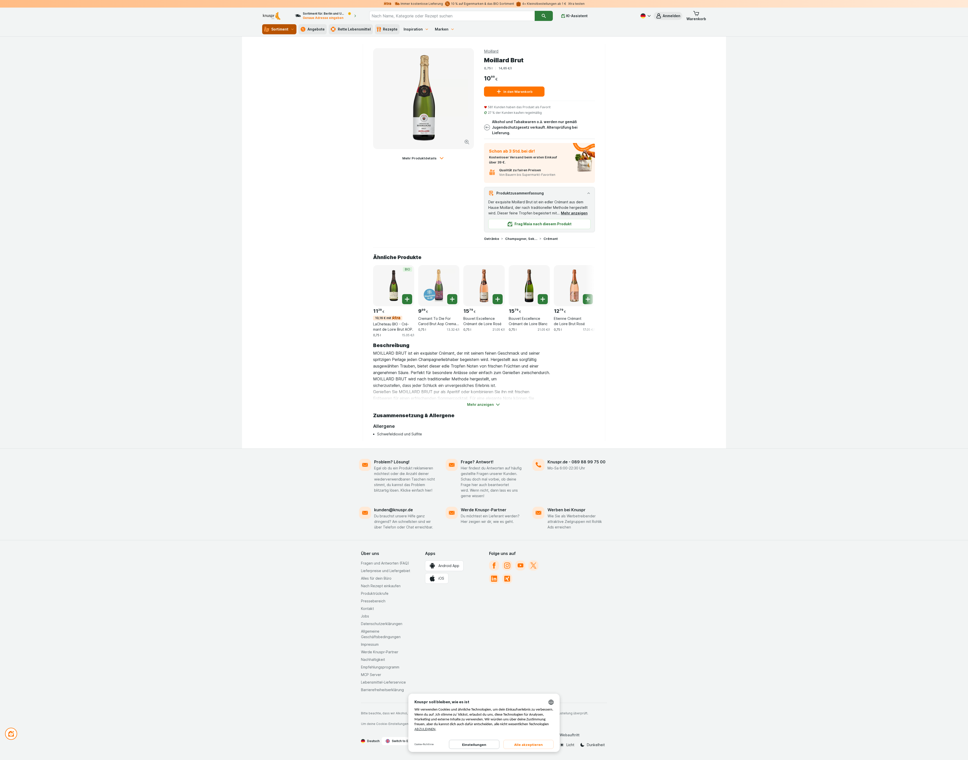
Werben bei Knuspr (567, 509)
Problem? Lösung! (392, 461)
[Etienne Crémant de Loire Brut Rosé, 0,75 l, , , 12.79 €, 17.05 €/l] (574, 285)
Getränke (491, 239)
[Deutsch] (645, 16)
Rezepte (390, 29)
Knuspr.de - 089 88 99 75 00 (577, 461)
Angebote (316, 29)
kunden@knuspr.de (393, 509)
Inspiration (413, 29)
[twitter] (533, 565)
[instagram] (507, 565)
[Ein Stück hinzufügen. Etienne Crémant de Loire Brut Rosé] (588, 299)
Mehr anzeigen (574, 213)
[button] (668, 16)
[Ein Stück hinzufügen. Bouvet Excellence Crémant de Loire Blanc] (543, 299)
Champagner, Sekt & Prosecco (521, 239)
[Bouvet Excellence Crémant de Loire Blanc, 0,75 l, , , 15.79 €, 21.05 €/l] (529, 285)
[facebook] (494, 565)
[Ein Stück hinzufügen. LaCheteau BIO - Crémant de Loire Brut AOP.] (407, 299)
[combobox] (452, 16)
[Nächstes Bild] (585, 285)
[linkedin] (494, 579)
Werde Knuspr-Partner (483, 509)
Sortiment (279, 29)
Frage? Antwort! (477, 461)
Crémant (550, 239)
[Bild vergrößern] (467, 142)
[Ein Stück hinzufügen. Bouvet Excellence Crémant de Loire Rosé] (498, 299)
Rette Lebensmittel (354, 29)
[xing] (507, 579)
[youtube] (520, 565)
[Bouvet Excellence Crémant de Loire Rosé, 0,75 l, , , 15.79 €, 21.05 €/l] (483, 285)
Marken (441, 29)
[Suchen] (544, 16)
